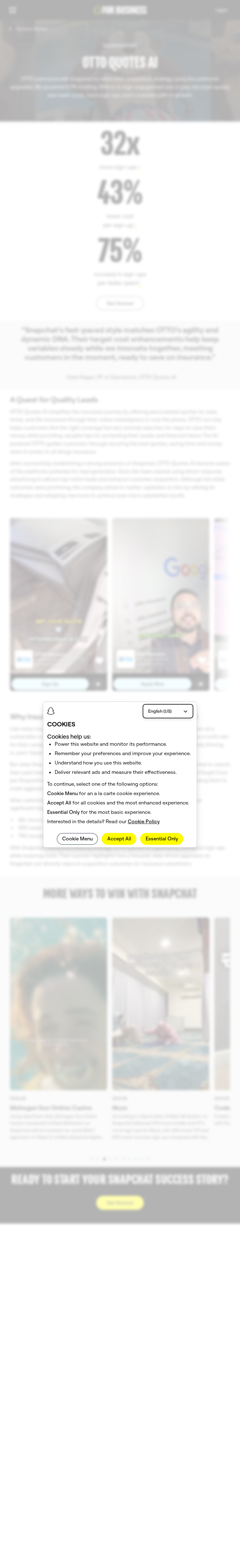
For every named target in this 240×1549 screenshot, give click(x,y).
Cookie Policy (144, 822)
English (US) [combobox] (160, 711)
